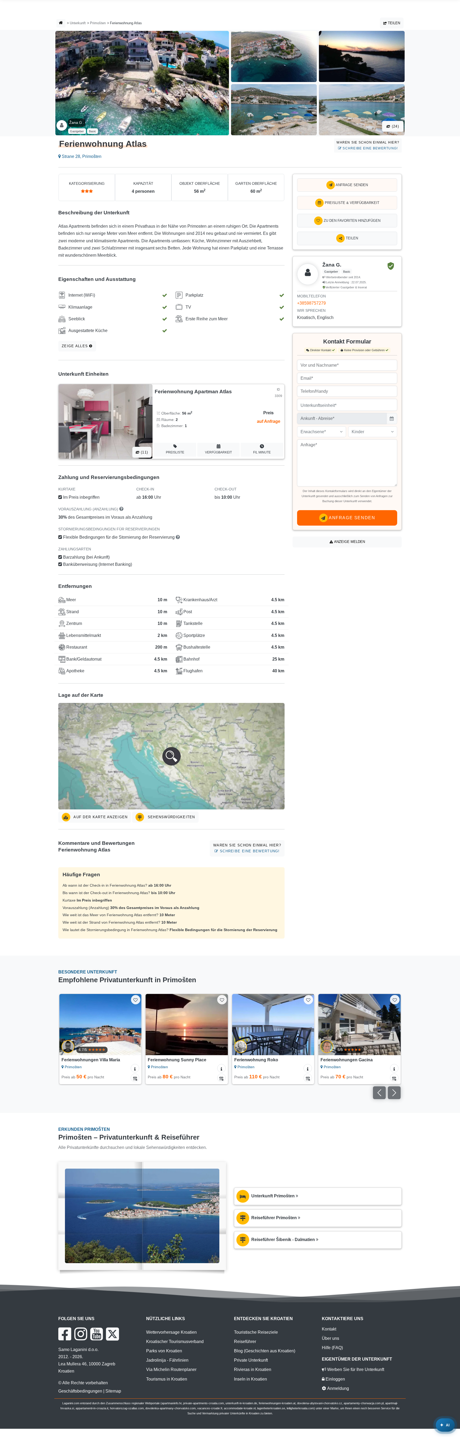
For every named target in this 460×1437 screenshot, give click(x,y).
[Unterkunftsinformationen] (135, 1068)
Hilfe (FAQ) (332, 1347)
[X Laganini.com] (112, 1334)
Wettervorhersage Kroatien (171, 1332)
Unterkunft (78, 23)
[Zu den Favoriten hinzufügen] (135, 999)
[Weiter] (132, 1024)
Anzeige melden (349, 542)
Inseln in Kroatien (250, 1379)
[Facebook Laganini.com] (64, 1334)
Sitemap (113, 1391)
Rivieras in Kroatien (252, 1369)
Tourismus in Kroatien (166, 1379)
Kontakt (329, 1329)
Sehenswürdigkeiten (170, 817)
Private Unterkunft (251, 1360)
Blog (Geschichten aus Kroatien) (264, 1351)
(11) (143, 452)
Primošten (98, 23)
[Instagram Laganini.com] (80, 1334)
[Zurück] (68, 1024)
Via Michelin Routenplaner (171, 1369)
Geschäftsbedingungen (80, 1391)
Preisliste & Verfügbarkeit (351, 203)
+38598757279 (311, 303)
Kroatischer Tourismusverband (175, 1341)
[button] (171, 756)
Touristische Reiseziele (256, 1332)
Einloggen (335, 1379)
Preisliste (175, 452)
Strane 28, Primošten (81, 156)
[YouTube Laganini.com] (96, 1334)
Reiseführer (245, 1341)
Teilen (393, 23)
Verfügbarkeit (218, 452)
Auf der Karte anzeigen (100, 817)
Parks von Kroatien (164, 1351)
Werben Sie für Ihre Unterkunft (355, 1369)
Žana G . (76, 122)
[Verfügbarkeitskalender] (135, 1078)
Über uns (330, 1338)
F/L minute (262, 452)
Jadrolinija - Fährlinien (167, 1360)
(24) (395, 126)
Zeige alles (75, 346)
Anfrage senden (351, 185)
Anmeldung (337, 1388)
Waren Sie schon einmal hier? (367, 145)
